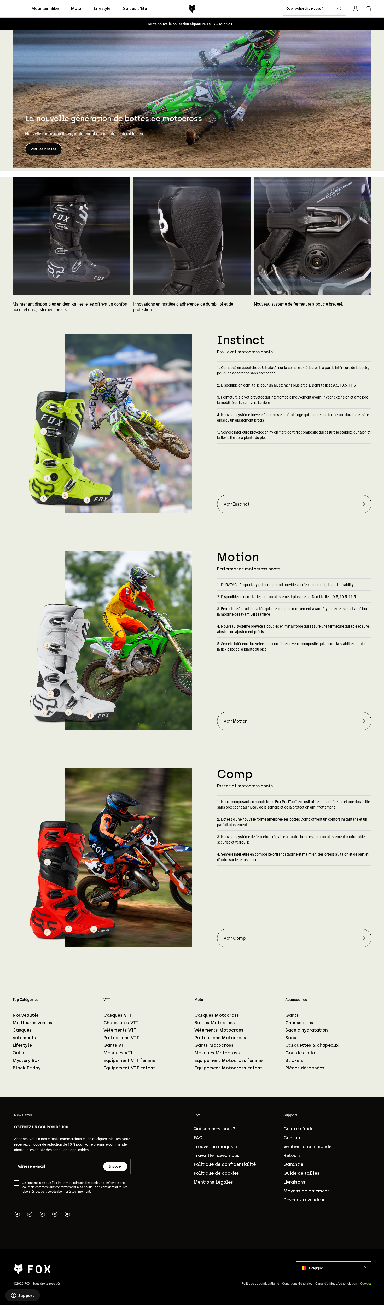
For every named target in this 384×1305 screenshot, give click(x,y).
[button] (333, 1267)
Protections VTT (121, 1037)
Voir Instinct (237, 504)
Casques (22, 1030)
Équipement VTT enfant (129, 1067)
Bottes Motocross (214, 1022)
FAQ (198, 1137)
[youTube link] (67, 1214)
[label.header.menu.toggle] (16, 9)
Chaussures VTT (120, 1022)
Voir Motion (235, 721)
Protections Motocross (220, 1037)
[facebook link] (42, 1214)
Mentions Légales (213, 1182)
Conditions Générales (297, 1283)
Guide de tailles (301, 1173)
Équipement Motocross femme (228, 1060)
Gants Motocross (214, 1045)
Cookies (365, 1283)
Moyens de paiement (306, 1190)
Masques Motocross (217, 1052)
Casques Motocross (216, 1015)
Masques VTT (118, 1052)
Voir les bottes (43, 149)
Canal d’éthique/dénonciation (336, 1283)
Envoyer (115, 1166)
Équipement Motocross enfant (228, 1067)
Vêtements (24, 1037)
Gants (292, 1015)
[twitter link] (55, 1214)
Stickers (294, 1060)
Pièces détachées (304, 1067)
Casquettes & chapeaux (312, 1045)
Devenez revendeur (304, 1199)
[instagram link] (30, 1214)
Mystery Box (26, 1060)
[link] (368, 9)
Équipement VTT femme (129, 1060)
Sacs (290, 1037)
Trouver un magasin (215, 1146)
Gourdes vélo (300, 1052)
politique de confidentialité (102, 1187)
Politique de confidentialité (225, 1164)
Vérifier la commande (307, 1146)
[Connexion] (355, 8)
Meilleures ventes (32, 1022)
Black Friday (26, 1067)
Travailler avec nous (216, 1155)
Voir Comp (235, 938)
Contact (292, 1137)
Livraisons (294, 1182)
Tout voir (225, 23)
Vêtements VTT (119, 1030)
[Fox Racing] (192, 9)
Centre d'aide (298, 1128)
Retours (292, 1155)
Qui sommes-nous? (214, 1128)
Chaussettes (299, 1022)
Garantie (293, 1164)
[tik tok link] (17, 1214)
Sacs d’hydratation (306, 1030)
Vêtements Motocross (218, 1030)
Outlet (20, 1052)
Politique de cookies (216, 1173)
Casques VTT (117, 1015)
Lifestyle (22, 1045)
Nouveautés (26, 1015)
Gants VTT (114, 1045)
